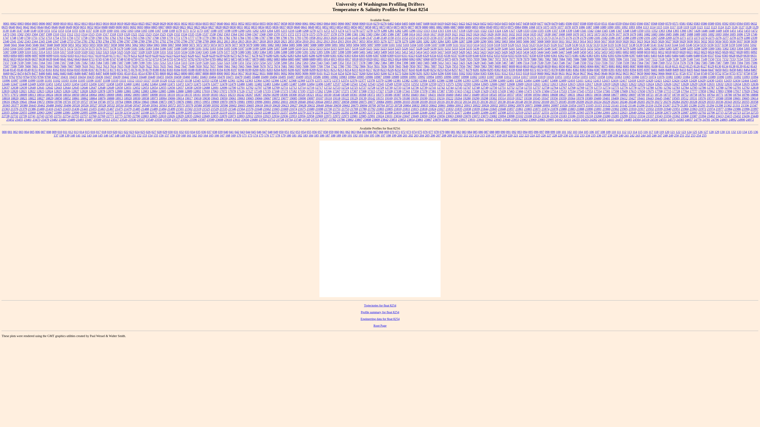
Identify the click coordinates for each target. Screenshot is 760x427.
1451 (733, 30)
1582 (362, 34)
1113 (646, 27)
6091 (747, 52)
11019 (541, 77)
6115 (85, 55)
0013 (84, 23)
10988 (386, 77)
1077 (560, 27)
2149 (383, 38)
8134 (725, 66)
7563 (633, 62)
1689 (697, 34)
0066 (341, 23)
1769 (163, 38)
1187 (206, 30)
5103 (406, 45)
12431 (719, 80)
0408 (426, 23)
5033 (711, 41)
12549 (389, 84)
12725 (354, 87)
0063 (319, 23)
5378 (234, 52)
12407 (545, 80)
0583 (697, 23)
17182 (293, 91)
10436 (99, 77)
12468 (162, 84)
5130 (575, 45)
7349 (334, 62)
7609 (77, 66)
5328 (141, 52)
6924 (398, 59)
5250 (576, 48)
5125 (546, 45)
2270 (676, 38)
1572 (291, 34)
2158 (448, 38)
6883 (277, 59)
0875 (396, 27)
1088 (596, 27)
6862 (220, 59)
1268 (305, 30)
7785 (348, 66)
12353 (205, 80)
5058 (114, 45)
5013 (576, 41)
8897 (198, 73)
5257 (611, 48)
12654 (154, 87)
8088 (640, 66)
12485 (284, 84)
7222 (220, 62)
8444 (704, 70)
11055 (584, 77)
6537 (711, 55)
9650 (611, 73)
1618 (440, 34)
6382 (583, 55)
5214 (326, 48)
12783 (676, 87)
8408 (668, 70)
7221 (212, 62)
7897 (433, 66)
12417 (623, 80)
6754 (163, 59)
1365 (676, 30)
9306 (490, 73)
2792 (163, 41)
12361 (232, 80)
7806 (362, 66)
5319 (77, 52)
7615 (120, 66)
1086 (582, 27)
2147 (369, 38)
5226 (405, 48)
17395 (450, 91)
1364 (669, 30)
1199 (234, 30)
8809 (163, 73)
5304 (740, 48)
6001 (619, 52)
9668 (668, 73)
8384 (590, 70)
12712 (293, 87)
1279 (376, 30)
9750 (711, 73)
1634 (526, 34)
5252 (590, 48)
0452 (483, 23)
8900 (220, 73)
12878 (101, 91)
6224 (177, 55)
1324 (498, 30)
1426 (697, 30)
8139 (739, 66)
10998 (465, 77)
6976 (455, 59)
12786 (702, 87)
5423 (483, 52)
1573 (298, 34)
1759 (91, 38)
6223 (169, 55)
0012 (77, 23)
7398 (405, 62)
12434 (736, 80)
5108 (441, 45)
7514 (526, 62)
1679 (633, 34)
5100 (384, 45)
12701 (241, 87)
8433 (683, 70)
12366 (275, 80)
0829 (225, 27)
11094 (754, 77)
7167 (63, 62)
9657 (633, 73)
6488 (697, 55)
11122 (171, 80)
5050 (64, 45)
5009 (547, 41)
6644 (85, 59)
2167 (505, 38)
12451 (49, 84)
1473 (6, 34)
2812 (220, 41)
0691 (126, 27)
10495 (282, 77)
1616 (426, 34)
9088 (270, 73)
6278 (255, 55)
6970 (433, 59)
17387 (441, 91)
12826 (66, 91)
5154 (696, 45)
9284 (405, 73)
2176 (569, 38)
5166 (27, 48)
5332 (170, 52)
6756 (177, 59)
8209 (312, 70)
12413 (597, 80)
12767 (563, 87)
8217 (369, 70)
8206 (291, 70)
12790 (728, 87)
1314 (433, 30)
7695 (298, 66)
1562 (220, 34)
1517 (106, 34)
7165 (49, 62)
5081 (263, 45)
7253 (255, 62)
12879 (110, 91)
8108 (654, 66)
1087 (589, 27)
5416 (433, 52)
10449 (151, 77)
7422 (455, 62)
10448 (143, 77)
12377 (362, 80)
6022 (697, 52)
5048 (50, 45)
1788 (269, 38)
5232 (448, 48)
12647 (93, 87)
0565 (633, 23)
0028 (156, 23)
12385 (432, 80)
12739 (424, 87)
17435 (493, 91)
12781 (659, 87)
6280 (269, 55)
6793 (198, 59)
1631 (505, 34)
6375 (568, 55)
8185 (184, 70)
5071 (192, 45)
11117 (147, 80)
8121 (675, 66)
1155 (75, 30)
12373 (336, 80)
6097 (35, 55)
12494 (310, 84)
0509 (590, 23)
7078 (519, 59)
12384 (423, 80)
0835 (268, 27)
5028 (675, 41)
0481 (562, 23)
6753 (156, 59)
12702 (250, 87)
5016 (597, 41)
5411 (398, 52)
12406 (536, 80)
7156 (754, 59)
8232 (398, 70)
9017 (241, 73)
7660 (220, 66)
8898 (205, 73)
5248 (562, 48)
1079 (575, 27)
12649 (110, 87)
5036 (732, 41)
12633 (728, 84)
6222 (162, 55)
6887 (298, 59)
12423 (667, 80)
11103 (65, 80)
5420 (462, 52)
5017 (604, 41)
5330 (156, 52)
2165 (490, 38)
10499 (299, 77)
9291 (419, 73)
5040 (7, 45)
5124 (539, 45)
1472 (754, 30)
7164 (42, 62)
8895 (191, 73)
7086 (576, 59)
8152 (42, 70)
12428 (693, 80)
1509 (49, 34)
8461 (740, 70)
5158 (725, 45)
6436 (661, 55)
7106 (640, 59)
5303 (733, 48)
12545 (380, 84)
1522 (141, 34)
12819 (6, 91)
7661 (227, 66)
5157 (717, 45)
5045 (28, 45)
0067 (348, 23)
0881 (432, 27)
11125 (180, 80)
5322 (99, 52)
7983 (483, 66)
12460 (128, 84)
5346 (213, 52)
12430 (710, 80)
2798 (198, 41)
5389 (291, 52)
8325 (505, 70)
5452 (597, 52)
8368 (519, 70)
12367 (284, 80)
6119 (98, 55)
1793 (298, 38)
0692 (133, 27)
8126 (697, 66)
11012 (507, 77)
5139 (639, 45)
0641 (19, 27)
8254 (448, 70)
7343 (319, 62)
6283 (291, 55)
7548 (576, 62)
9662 (654, 73)
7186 (113, 62)
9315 (519, 73)
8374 (540, 70)
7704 (327, 66)
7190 (141, 62)
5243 (526, 48)
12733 (397, 87)
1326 (505, 30)
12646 (84, 87)
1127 (741, 27)
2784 (106, 41)
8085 (626, 66)
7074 (505, 59)
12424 (675, 80)
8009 (512, 66)
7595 (747, 62)
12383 (414, 80)
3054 (369, 41)
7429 (476, 62)
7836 (384, 66)
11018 (533, 77)
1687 (683, 34)
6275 (234, 55)
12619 (606, 84)
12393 (467, 80)
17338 (397, 91)
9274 (391, 73)
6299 (319, 55)
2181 (597, 38)
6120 (105, 55)
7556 (604, 62)
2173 (547, 38)
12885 (162, 91)
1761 (106, 38)
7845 (398, 66)
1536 (198, 34)
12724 (345, 87)
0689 (111, 27)
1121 (700, 27)
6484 (675, 55)
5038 (747, 41)
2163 (476, 38)
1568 (262, 34)
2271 (683, 38)
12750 (493, 87)
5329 (148, 52)
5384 (262, 52)
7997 (490, 66)
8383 (583, 70)
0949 (489, 27)
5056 (99, 45)
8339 (512, 70)
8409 (676, 70)
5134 (603, 45)
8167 (91, 70)
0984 (518, 27)
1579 (341, 34)
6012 (661, 52)
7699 (312, 66)
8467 (754, 70)
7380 (369, 62)
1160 (109, 30)
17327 (380, 91)
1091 (617, 27)
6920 (369, 59)
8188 (191, 70)
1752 (41, 38)
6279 (262, 55)
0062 (312, 23)
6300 (326, 55)
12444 (745, 80)
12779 (641, 87)
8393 (626, 70)
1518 (113, 34)
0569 (661, 23)
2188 (626, 38)
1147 (19, 30)
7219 (198, 62)
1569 (269, 34)
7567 (647, 62)
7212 (163, 62)
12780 (650, 87)
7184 (99, 62)
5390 (298, 52)
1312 (419, 30)
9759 (754, 73)
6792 (191, 59)
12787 (711, 87)
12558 (424, 84)
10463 (204, 77)
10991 (413, 77)
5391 (305, 52)
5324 (113, 52)
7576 (683, 62)
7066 (483, 59)
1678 (626, 34)
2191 (647, 38)
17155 (267, 91)
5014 (583, 41)
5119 (504, 45)
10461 (195, 77)
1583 (369, 34)
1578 (334, 34)
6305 (362, 55)
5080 (256, 45)
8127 (704, 66)
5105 (420, 45)
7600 (28, 66)
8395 (640, 70)
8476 (28, 73)
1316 (448, 30)
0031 (177, 23)
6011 (654, 52)
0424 (476, 23)
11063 (618, 77)
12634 (737, 84)
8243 (412, 70)
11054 (576, 77)
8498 (106, 73)
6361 (554, 55)
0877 (411, 27)
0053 (248, 23)
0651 (83, 27)
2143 (341, 38)
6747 (113, 59)
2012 (319, 38)
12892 (197, 91)
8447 (711, 70)
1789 (277, 38)
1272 (327, 30)
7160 (27, 62)
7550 (583, 62)
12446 (6, 84)
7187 (120, 62)
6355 (511, 55)
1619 (448, 34)
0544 (611, 23)
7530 (540, 62)
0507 (576, 23)
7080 (533, 59)
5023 (640, 41)
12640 (32, 87)
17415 (458, 91)
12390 (458, 80)
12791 (737, 87)
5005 (519, 41)
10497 (291, 77)
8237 (405, 70)
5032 (704, 41)
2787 (127, 41)
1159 (103, 30)
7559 (626, 62)
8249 (426, 70)
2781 (84, 41)
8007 (505, 66)
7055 (469, 59)
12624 (650, 84)
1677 (619, 34)
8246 (419, 70)
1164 (137, 30)
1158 (96, 30)
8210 (319, 70)
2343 (27, 41)
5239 (497, 48)
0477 (540, 23)
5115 (483, 45)
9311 (498, 73)
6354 (504, 55)
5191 (198, 48)
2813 (227, 41)
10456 (169, 77)
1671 (583, 34)
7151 (718, 59)
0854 (339, 27)
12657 (180, 87)
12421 (658, 80)
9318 (526, 73)
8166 (84, 70)
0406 (412, 23)
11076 (661, 77)
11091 (729, 77)
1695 (733, 34)
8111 (661, 66)
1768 (155, 38)
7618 (127, 66)
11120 (163, 80)
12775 (615, 87)
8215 (355, 70)
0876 (404, 27)
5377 (227, 52)
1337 (555, 30)
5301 (718, 48)
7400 (412, 62)
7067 (490, 59)
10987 (378, 77)
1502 (20, 34)
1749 (20, 38)
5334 (184, 52)
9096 (305, 73)
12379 (380, 80)
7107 (647, 59)
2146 (362, 38)
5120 (511, 45)
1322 (483, 30)
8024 (533, 66)
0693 (140, 27)
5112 (462, 45)
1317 (455, 30)
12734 (406, 87)
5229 (426, 48)
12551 (406, 84)
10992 (421, 77)
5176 (99, 48)
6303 (348, 55)
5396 (327, 52)
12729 (380, 87)
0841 (304, 27)
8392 (619, 70)
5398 (341, 52)
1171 (186, 30)
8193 (213, 70)
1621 (455, 34)
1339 (569, 30)
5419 (455, 52)
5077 (235, 45)
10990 (404, 77)
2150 (391, 38)
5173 (77, 48)
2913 (326, 41)
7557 (611, 62)
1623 (469, 34)
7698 (305, 66)
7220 (205, 62)
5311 (35, 52)
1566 (248, 34)
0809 (168, 27)
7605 (56, 66)
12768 (572, 87)
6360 (547, 55)
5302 (725, 48)
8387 (597, 70)
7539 (547, 62)
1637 (540, 34)
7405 (426, 62)
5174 (84, 48)
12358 (214, 80)
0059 (291, 23)
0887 (453, 27)
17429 (484, 91)
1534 (184, 34)
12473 (189, 84)
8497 (99, 73)
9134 (334, 73)
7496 (519, 62)
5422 (476, 52)
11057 (593, 77)
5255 (604, 48)
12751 (502, 87)
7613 (106, 66)
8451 (725, 70)
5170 (56, 48)
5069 (185, 45)
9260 (362, 73)
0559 (618, 23)
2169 (519, 38)
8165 (77, 70)
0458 (526, 23)
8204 (277, 70)
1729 (747, 34)
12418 (632, 80)
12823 (40, 91)
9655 (626, 73)
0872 (375, 27)
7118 (661, 59)
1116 (666, 27)
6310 (397, 55)
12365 (266, 80)
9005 (227, 73)
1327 (512, 30)
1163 (130, 30)
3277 (391, 41)
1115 (659, 27)
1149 (33, 30)
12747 (467, 87)
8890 (184, 73)
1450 (726, 30)
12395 (475, 80)
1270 (312, 30)
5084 (285, 45)
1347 (619, 30)
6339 (469, 55)
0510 (597, 23)
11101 (48, 80)
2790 (148, 41)
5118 (497, 45)
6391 (597, 55)
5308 (13, 52)
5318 (70, 52)
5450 (583, 52)
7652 (205, 66)
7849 (405, 66)
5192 (205, 48)
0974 (503, 27)
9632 (569, 73)
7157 (6, 62)
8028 (540, 66)
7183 (91, 62)
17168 (275, 91)
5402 (369, 52)
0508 (583, 23)
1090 (610, 27)
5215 (334, 48)
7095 (612, 59)
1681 (640, 34)
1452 (740, 30)
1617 (433, 34)
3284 (440, 41)
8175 (127, 70)
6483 (668, 55)
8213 (341, 70)
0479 (554, 23)
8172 (106, 70)
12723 (336, 87)
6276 (241, 55)
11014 (516, 77)
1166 (151, 30)
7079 (526, 59)
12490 (302, 84)
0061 (305, 23)
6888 (305, 59)
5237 (483, 48)
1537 (205, 34)
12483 (267, 84)
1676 (611, 34)
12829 (93, 91)
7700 (319, 66)
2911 (312, 41)
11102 (56, 80)
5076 (228, 45)
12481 (250, 84)
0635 (5, 27)
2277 (725, 38)
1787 (262, 38)
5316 (56, 52)
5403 (376, 52)
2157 (440, 38)
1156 (82, 30)
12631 (711, 84)
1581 (355, 34)
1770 (170, 38)
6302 (340, 55)
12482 (258, 84)
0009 (56, 23)
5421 (469, 52)
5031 (697, 41)
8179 (148, 70)
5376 (220, 52)
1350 (640, 30)
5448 (569, 52)
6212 (134, 55)
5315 (49, 52)
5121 (518, 45)
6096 (28, 55)
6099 (49, 55)
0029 (163, 23)
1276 (355, 30)
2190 (640, 38)
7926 (448, 66)
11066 (635, 77)
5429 (512, 52)
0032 (184, 23)
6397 (632, 55)
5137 (625, 45)
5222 (376, 48)
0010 (63, 23)
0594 (739, 23)
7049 (462, 59)
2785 (113, 41)
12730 (389, 87)
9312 (505, 73)
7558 (619, 62)
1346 (612, 30)
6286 (312, 55)
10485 (247, 77)
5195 (227, 48)
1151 (47, 30)
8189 (198, 70)
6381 (575, 55)
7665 (241, 66)
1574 (305, 34)
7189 (134, 62)
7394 (398, 62)
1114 (653, 27)
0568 (654, 23)
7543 (554, 62)
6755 (170, 59)
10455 (160, 77)
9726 (682, 73)
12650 (119, 87)
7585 (704, 62)
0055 (262, 23)
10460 (186, 77)
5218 (355, 48)
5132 (589, 45)
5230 (433, 48)
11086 (703, 77)
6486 (689, 55)
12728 (371, 87)
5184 (156, 48)
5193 (213, 48)
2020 (334, 38)
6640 (56, 59)
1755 (63, 38)
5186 (163, 48)
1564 (234, 34)
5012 (568, 41)
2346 (49, 41)
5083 (278, 45)
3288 (469, 41)
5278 (619, 48)
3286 (455, 41)
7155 (747, 59)
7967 (469, 66)
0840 (297, 27)
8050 (562, 66)
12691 (215, 87)
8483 (63, 73)
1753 (49, 38)
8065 (583, 66)
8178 (141, 70)
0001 (6, 23)
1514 (84, 34)
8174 (120, 70)
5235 (469, 48)
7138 (675, 59)
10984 (352, 77)
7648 (191, 66)
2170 (526, 38)
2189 (633, 38)
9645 (597, 73)
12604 (476, 84)
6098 (42, 55)
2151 (398, 38)
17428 (476, 91)
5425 (497, 52)
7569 (661, 62)
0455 (505, 23)
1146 (13, 30)
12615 (572, 84)
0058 (284, 23)
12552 (415, 84)
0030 (170, 23)
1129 (755, 27)
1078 (567, 27)
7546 (562, 62)
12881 (127, 91)
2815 (241, 41)
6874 (241, 59)
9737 (690, 73)
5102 (399, 45)
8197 (234, 70)
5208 (284, 48)
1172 (193, 30)
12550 (398, 84)
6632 (6, 59)
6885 (291, 59)
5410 (391, 52)
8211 (327, 70)
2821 (284, 41)
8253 (440, 70)
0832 (247, 27)
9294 (433, 73)
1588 (405, 34)
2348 (63, 41)
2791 (156, 41)
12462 (145, 84)
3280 (412, 41)
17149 (258, 91)
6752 (148, 59)
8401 (654, 70)
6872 (227, 59)
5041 (14, 45)
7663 (234, 66)
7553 (597, 62)
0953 (496, 27)
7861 (426, 66)
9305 (483, 73)
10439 (117, 77)
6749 (127, 59)
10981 (326, 77)
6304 (355, 55)
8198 (241, 70)
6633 (13, 59)
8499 (113, 73)
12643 (58, 87)
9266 (384, 73)
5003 (505, 41)
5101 (392, 45)
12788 (720, 87)
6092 (754, 52)
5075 (221, 45)
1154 (68, 30)
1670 (576, 34)
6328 (419, 55)
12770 (589, 87)
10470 (221, 77)
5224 (391, 48)
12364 (258, 80)
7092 (604, 59)
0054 (255, 23)
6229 (212, 55)
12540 (345, 84)
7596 (754, 62)
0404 (398, 23)
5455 (611, 52)
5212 (312, 48)
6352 (490, 55)
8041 (555, 66)
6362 (561, 55)
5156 (710, 45)
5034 (718, 41)
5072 (199, 45)
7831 (376, 66)
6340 (476, 55)
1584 (376, 34)
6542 (718, 55)
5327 (134, 52)
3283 (433, 41)
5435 (533, 52)
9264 (369, 73)
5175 (91, 48)
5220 (362, 48)
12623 (641, 84)
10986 (369, 77)
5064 (149, 45)
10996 (447, 77)
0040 (220, 23)
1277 (362, 30)
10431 (64, 77)
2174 (554, 38)
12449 (32, 84)
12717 (319, 87)
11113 (138, 80)
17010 (206, 91)
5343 (198, 52)
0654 (97, 27)
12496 (319, 84)
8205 (284, 70)
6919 (362, 59)
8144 (6, 70)
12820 (14, 91)
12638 (14, 87)
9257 (355, 73)
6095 (21, 55)
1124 (721, 27)
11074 (652, 77)
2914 (334, 41)
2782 (91, 41)
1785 (248, 38)
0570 (668, 23)
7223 (227, 62)
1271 (319, 30)
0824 (204, 27)
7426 (469, 62)
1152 (54, 30)
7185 (106, 62)
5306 (754, 48)
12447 (14, 84)
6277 (248, 55)
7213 (170, 62)
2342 (20, 41)
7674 (277, 66)
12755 (528, 87)
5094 (356, 45)
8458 (733, 70)
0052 (241, 23)
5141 (653, 45)
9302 (462, 73)
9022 (255, 73)
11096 (6, 80)
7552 (590, 62)
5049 (57, 45)
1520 (127, 34)
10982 (334, 77)
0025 (141, 23)
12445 (754, 80)
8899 (213, 73)
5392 (312, 52)
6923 (391, 59)
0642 (26, 27)
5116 (490, 45)
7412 (440, 62)
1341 (583, 30)
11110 (114, 80)
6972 (441, 59)
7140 (690, 59)
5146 (689, 45)
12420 (649, 80)
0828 (218, 27)
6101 (56, 55)
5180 (127, 48)
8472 (13, 73)
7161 (34, 62)
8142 (746, 66)
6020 (682, 52)
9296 (441, 73)
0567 (647, 23)
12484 (276, 84)
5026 (661, 41)
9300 (448, 73)
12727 (363, 87)
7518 (533, 62)
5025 (654, 41)
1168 (165, 30)
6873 (234, 59)
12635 (746, 84)
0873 (382, 27)
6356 (518, 55)
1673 (597, 34)
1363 (661, 30)
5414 (419, 52)
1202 (255, 30)
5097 (370, 45)
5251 (583, 48)
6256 (226, 55)
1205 (277, 30)
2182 (604, 38)
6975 (448, 59)
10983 (343, 77)
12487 (293, 84)
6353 (497, 55)
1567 (255, 34)
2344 (34, 41)
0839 (290, 27)
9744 (697, 73)
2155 (426, 38)
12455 (84, 84)
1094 (639, 27)
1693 (718, 34)
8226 (391, 70)
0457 (519, 23)
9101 (319, 73)
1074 (539, 27)
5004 (512, 41)
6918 (355, 59)
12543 (371, 84)
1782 (227, 38)
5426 (505, 52)
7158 (13, 62)
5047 (42, 45)
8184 (177, 70)
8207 (298, 70)
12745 (458, 87)
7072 (498, 59)
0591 (718, 23)
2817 (255, 41)
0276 (383, 23)
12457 (101, 84)
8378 (554, 70)
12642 (49, 87)
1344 (597, 30)
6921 (376, 59)
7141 (697, 59)
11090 (720, 77)
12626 (667, 84)
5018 (611, 41)
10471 (230, 77)
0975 (510, 27)
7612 (99, 66)
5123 (532, 45)
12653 (145, 87)
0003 (20, 23)
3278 (398, 41)
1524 (155, 34)
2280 (747, 38)
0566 (640, 23)
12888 (180, 91)
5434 (526, 52)
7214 (177, 62)
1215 (284, 30)
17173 (284, 91)
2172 (540, 38)
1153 (61, 30)
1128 (748, 27)
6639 (49, 59)
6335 (440, 55)
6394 (618, 55)
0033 (191, 23)
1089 (603, 27)
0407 (419, 23)
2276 (718, 38)
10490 (265, 77)
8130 (718, 66)
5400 (355, 52)
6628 (732, 55)
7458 (497, 62)
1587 (398, 34)
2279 (740, 38)
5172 (70, 48)
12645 (75, 87)
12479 (232, 84)
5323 (106, 52)
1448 (711, 30)
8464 (747, 70)
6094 (13, 55)
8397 (647, 70)
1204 (270, 30)
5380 (241, 52)
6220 (155, 55)
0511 (604, 23)
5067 (171, 45)
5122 (525, 45)
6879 (255, 59)
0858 (368, 27)
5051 (71, 45)
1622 (462, 34)
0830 (233, 27)
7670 (262, 66)
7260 (284, 62)
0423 (469, 23)
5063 (142, 45)
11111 (122, 80)
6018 (668, 52)
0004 (28, 23)
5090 (327, 45)
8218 (376, 70)
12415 (606, 80)
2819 (270, 41)
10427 (56, 77)
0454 (497, 23)
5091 (335, 45)
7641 (170, 66)
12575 (450, 84)
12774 (606, 87)
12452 (58, 84)
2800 (213, 41)
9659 (640, 73)
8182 (163, 70)
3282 (426, 41)
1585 (383, 34)
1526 (170, 34)
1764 (127, 38)
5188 (177, 48)
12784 (685, 87)
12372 (327, 80)
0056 (270, 23)
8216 (362, 70)
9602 (547, 73)
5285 (668, 48)
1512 (70, 34)
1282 (398, 30)
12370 (310, 80)
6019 (675, 52)
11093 (746, 77)
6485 (682, 55)
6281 (276, 55)
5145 (682, 45)
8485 (70, 73)
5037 (739, 41)
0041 (227, 23)
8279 (469, 70)
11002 (473, 77)
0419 (440, 23)
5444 (540, 52)
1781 (220, 38)
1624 (476, 34)
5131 (582, 45)
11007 (490, 77)
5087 (306, 45)
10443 (134, 77)
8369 (526, 70)
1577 (326, 34)
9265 (376, 73)
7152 (725, 59)
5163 (6, 48)
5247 (554, 48)
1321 (476, 30)
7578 (690, 62)
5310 (28, 52)
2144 (348, 38)
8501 (120, 73)
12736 (415, 87)
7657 (213, 66)
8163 (63, 70)
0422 (462, 23)
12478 (223, 84)
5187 (170, 48)
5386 (277, 52)
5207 (277, 48)
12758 (545, 87)
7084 (562, 59)
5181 (134, 48)
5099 (377, 45)
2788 (134, 41)
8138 (732, 66)
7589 (725, 62)
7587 (718, 62)
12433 (728, 80)
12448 (23, 84)
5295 (690, 48)
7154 (739, 59)
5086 (299, 45)
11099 (31, 80)
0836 (275, 27)
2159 (455, 38)
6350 (483, 55)
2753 (70, 41)
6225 (184, 55)
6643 (77, 59)
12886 (171, 91)
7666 (248, 66)
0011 (70, 23)
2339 (754, 38)
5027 (668, 41)
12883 (145, 91)
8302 (497, 70)
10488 (256, 77)
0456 (512, 23)
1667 (554, 34)
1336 (547, 30)
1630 (497, 34)
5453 (604, 52)
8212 (334, 70)
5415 (426, 52)
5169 (49, 48)
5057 (107, 45)
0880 (425, 27)
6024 (711, 52)
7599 (20, 66)
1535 (191, 34)
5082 (270, 45)
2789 (141, 41)
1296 (412, 30)
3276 (383, 41)
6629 (739, 55)
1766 (141, 38)
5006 (526, 41)
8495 (92, 73)
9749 (704, 73)
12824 (49, 91)
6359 (540, 55)
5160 (739, 45)
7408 (433, 62)
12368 (292, 80)
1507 (42, 34)
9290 (412, 73)
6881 (262, 59)
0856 (354, 27)
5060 (121, 45)
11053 (567, 77)
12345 (197, 80)
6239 (219, 55)
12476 (206, 84)
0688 (104, 27)
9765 (33, 77)
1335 (540, 30)
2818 (262, 41)
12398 (493, 80)
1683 (654, 34)
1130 (6, 30)
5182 (141, 48)
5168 (42, 48)
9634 (576, 73)
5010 (554, 41)
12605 (485, 84)
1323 (490, 30)
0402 (391, 23)
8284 (483, 70)
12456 (93, 84)
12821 (23, 91)
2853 (291, 41)
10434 (82, 77)
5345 (205, 52)
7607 (70, 66)
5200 (262, 48)
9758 (747, 73)
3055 (376, 41)
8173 (113, 70)
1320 (469, 30)
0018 (113, 23)
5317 (63, 52)
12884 (154, 91)
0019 (120, 23)
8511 (134, 73)
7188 (127, 62)
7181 (77, 62)
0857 (361, 27)
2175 (562, 38)
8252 (433, 70)
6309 (390, 55)
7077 (512, 59)
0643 (33, 27)
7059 (476, 59)
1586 (391, 34)
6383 (590, 55)
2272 (690, 38)
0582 (690, 23)
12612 (545, 84)
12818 (754, 87)
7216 (191, 62)
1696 (740, 34)
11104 (73, 80)
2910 (305, 41)
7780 (341, 66)
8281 (476, 70)
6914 (327, 59)
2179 (583, 38)
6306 (369, 55)
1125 (728, 27)
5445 (547, 52)
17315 (371, 91)
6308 (383, 55)
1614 (412, 34)
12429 (702, 80)
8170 (99, 70)
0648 (62, 27)
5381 (248, 52)
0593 (732, 23)
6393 (611, 55)
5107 (434, 45)
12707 (258, 87)
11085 (695, 77)
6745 (99, 59)
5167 (34, 48)
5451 (590, 52)
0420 (448, 23)
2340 (6, 41)
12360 (223, 80)
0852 (325, 27)
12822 (32, 91)
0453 (490, 23)
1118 (679, 27)
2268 (661, 38)
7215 (184, 62)
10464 (212, 77)
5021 (633, 41)
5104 (413, 45)
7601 (35, 66)
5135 (611, 45)
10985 (360, 77)
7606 (63, 66)
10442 (125, 77)
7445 (483, 62)
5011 (562, 41)
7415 (448, 62)
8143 (753, 66)
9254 (341, 73)
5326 (127, 52)
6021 (690, 52)
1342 (590, 30)
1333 (526, 30)
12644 (67, 87)
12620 (615, 84)
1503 (27, 34)
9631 (562, 73)
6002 (626, 52)
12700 (232, 87)
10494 (273, 77)
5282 (647, 48)
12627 (676, 84)
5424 (490, 52)
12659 (197, 87)
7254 (262, 62)
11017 (524, 77)
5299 (704, 48)
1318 (462, 30)
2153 (412, 38)
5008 (540, 41)
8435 (690, 70)
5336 (191, 52)
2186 (611, 38)
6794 (205, 59)
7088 (583, 59)
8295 (490, 70)
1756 (70, 38)
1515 (91, 34)
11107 (98, 80)
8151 (34, 70)
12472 (180, 84)
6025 (718, 52)
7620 (141, 66)
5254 (597, 48)
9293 (426, 73)
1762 (113, 38)
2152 (405, 38)
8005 (498, 66)
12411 (580, 80)
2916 (348, 41)
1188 (213, 30)
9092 (284, 73)
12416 (614, 80)
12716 (310, 87)
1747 (6, 38)
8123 (682, 66)
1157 (89, 30)
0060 (298, 23)
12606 (493, 84)
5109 (449, 45)
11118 (155, 80)
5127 (561, 45)
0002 (13, 23)
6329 (426, 55)
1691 (704, 34)
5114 (476, 45)
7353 (348, 62)
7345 (326, 62)
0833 (254, 27)
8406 (661, 70)
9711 (676, 73)
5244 (533, 48)
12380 (388, 80)
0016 (106, 23)
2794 (170, 41)
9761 (5, 77)
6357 (525, 55)
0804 (147, 27)
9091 (277, 73)
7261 (291, 62)
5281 (640, 48)
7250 (234, 62)
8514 (141, 73)
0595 (747, 23)
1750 (27, 38)
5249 (569, 48)
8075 (604, 66)
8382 (576, 70)
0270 (376, 23)
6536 (704, 55)
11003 (482, 77)
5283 (654, 48)
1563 (227, 34)
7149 (704, 59)
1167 (158, 30)
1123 (714, 27)
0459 (533, 23)
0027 (148, 23)
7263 (305, 62)
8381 (569, 70)
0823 (197, 27)
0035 (205, 23)
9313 (512, 73)
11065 (627, 77)
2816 (248, 41)
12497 (328, 84)
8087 (633, 66)
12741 (432, 87)
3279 (405, 41)
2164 (483, 38)
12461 (136, 84)
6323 (411, 55)
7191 (148, 62)
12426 (684, 80)
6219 (148, 55)
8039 (547, 66)
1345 (604, 30)
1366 (683, 30)
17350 (415, 91)
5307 (6, 52)
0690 (119, 27)
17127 (249, 91)
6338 (461, 55)
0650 (76, 27)
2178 (576, 38)
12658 (189, 87)
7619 (134, 66)
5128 (568, 45)
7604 (49, 66)
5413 (412, 52)
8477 (35, 73)
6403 (654, 55)
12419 (641, 80)
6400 (639, 55)
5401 (362, 52)
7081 (540, 59)
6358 (533, 55)
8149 (27, 70)
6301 (333, 55)
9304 (476, 73)
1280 (384, 30)
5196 (234, 48)
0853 (332, 27)
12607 (502, 84)
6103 (70, 55)
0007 (49, 23)
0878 (418, 27)
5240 (505, 48)
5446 (554, 52)
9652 (619, 73)
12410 (571, 80)
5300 (711, 48)
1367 (690, 30)
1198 (227, 30)
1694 (725, 34)
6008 (640, 52)
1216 (291, 30)
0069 (362, 23)
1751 (34, 38)
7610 (85, 66)
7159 (20, 62)
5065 (156, 45)
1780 (212, 38)
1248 (298, 30)
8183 (170, 70)
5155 (703, 45)
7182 (84, 62)
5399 (348, 52)
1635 (533, 34)
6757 (184, 59)
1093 (632, 27)
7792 (355, 66)
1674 (604, 34)
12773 (598, 87)
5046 (35, 45)
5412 (405, 52)
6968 (426, 59)
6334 (433, 55)
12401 (510, 80)
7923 (441, 66)
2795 (177, 41)
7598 (13, 66)
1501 (13, 34)
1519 (120, 34)
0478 (547, 23)
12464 (154, 84)
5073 (206, 45)
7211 (156, 62)
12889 (188, 91)
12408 (554, 80)
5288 (683, 48)
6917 (348, 59)
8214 (348, 70)
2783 (99, 41)
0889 (468, 27)
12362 (240, 80)
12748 (476, 87)
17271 (345, 91)
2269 (668, 38)
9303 (469, 73)
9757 (739, 73)
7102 (633, 59)
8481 (49, 73)
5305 (747, 48)
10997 (456, 77)
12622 (632, 84)
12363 (249, 80)
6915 (334, 59)
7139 (682, 59)
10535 (308, 77)
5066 (164, 45)
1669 (569, 34)
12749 (484, 87)
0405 (405, 23)
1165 (144, 30)
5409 (384, 52)
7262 (298, 62)
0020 (127, 23)
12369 (301, 80)
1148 (26, 30)
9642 (590, 73)
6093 (6, 55)
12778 (632, 87)
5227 (412, 48)
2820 (277, 41)
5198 (248, 48)
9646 (604, 73)
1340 (576, 30)
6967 (419, 59)
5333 (177, 52)
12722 (328, 87)
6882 (270, 59)
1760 (98, 38)
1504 (34, 34)
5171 (63, 48)
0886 (446, 27)
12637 (6, 87)
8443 (697, 70)
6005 (633, 52)
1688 (690, 34)
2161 (462, 38)
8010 (519, 66)
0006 (42, 23)
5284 (661, 48)
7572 (668, 62)
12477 (215, 84)
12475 (197, 84)
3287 (462, 41)
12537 (337, 84)
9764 (26, 77)
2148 (376, 38)
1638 (547, 34)
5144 (675, 45)
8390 (604, 70)
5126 (554, 45)
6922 (384, 59)
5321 (91, 52)
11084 (686, 77)
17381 (432, 91)
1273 (334, 30)
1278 (369, 30)
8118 (668, 66)
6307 (376, 55)
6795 (213, 59)
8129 (711, 66)
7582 (697, 62)
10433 (73, 77)
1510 (56, 34)
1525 (163, 34)
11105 (81, 80)
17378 (424, 91)
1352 (654, 30)
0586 (704, 23)
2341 (13, 41)
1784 (241, 38)
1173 (200, 30)
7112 (654, 59)
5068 (178, 45)
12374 (345, 80)
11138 (188, 80)
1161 (116, 30)
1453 (747, 30)
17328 (389, 91)
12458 (110, 84)
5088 (313, 45)
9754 (725, 73)
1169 (172, 30)
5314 (42, 52)
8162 (56, 70)
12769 (580, 87)
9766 (40, 77)
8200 (255, 70)
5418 (448, 52)
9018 (248, 73)
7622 (148, 66)
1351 (647, 30)
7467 (505, 62)
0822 (190, 27)
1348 (626, 30)
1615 (419, 34)
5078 (242, 45)
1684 (661, 34)
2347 (56, 41)
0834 (261, 27)
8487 (85, 73)
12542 (363, 84)
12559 (432, 84)
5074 (213, 45)
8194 (220, 70)
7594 (740, 62)
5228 (419, 48)
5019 (618, 41)
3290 (483, 41)
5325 (120, 52)
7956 (462, 66)
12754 (519, 87)
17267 (336, 91)
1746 (754, 34)
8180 (156, 70)
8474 (20, 73)
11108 (106, 80)
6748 (120, 59)
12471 (171, 84)
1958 (312, 38)
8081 (612, 66)
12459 (119, 84)
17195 (302, 91)
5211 (305, 48)
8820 (170, 73)
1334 (533, 30)
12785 (693, 87)
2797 (191, 41)
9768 (48, 77)
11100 (40, 80)
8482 (56, 73)
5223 (383, 48)
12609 (519, 84)
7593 (733, 62)
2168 (512, 38)
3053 (362, 41)
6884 (284, 59)
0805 (154, 27)
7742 (334, 66)
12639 (23, 87)
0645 (47, 27)
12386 (441, 80)
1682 (647, 34)
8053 (576, 66)
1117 (673, 27)
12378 (371, 80)
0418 (433, 23)
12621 (624, 84)
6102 (63, 55)
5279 (626, 48)
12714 (302, 87)
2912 (319, 41)
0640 (12, 27)
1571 (284, 34)
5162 (753, 45)
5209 (291, 48)
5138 (632, 45)
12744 (450, 87)
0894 (482, 27)
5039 (754, 41)
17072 (223, 91)
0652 (90, 27)
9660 (647, 73)
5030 (690, 41)
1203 (262, 30)
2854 (298, 41)
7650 (198, 66)
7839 (391, 66)
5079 (249, 45)
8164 (70, 70)
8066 (590, 66)
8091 (647, 66)
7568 (654, 62)
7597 (6, 66)
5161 (746, 45)
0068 (355, 23)
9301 (455, 73)
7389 (391, 62)
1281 (391, 30)
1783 (234, 38)
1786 (255, 38)
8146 (20, 70)
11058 (601, 77)
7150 (711, 59)
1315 (441, 30)
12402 (519, 80)
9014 (234, 73)
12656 (171, 87)
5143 (668, 45)
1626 (490, 34)
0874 (389, 27)
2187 (619, 38)
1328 (519, 30)
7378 (362, 62)
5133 (596, 45)
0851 (318, 27)
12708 (267, 87)
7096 (619, 59)
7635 (163, 66)
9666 (661, 73)
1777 (191, 38)
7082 (547, 59)
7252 (248, 62)
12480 (241, 84)
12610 (528, 84)
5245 (540, 48)
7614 (113, 66)
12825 (58, 91)
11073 (644, 77)
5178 (113, 48)
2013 (326, 38)
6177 (120, 55)
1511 (63, 34)
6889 (312, 59)
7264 (312, 62)
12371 (319, 80)
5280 (633, 48)
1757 (77, 38)
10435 (90, 77)
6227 (198, 55)
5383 (255, 52)
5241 (512, 48)
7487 (512, 62)
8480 (42, 73)
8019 (526, 66)
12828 (84, 91)
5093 (349, 45)
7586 (711, 62)
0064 (327, 23)
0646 (54, 27)
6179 (127, 55)
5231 (440, 48)
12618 (598, 84)
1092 (624, 27)
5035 (725, 41)
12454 (75, 84)
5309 (20, 52)
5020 (625, 41)
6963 (412, 59)
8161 (49, 70)
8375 (547, 70)
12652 (136, 87)
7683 (291, 66)
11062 (610, 77)
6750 (134, 59)
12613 (554, 84)
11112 (130, 80)
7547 (569, 62)
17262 (319, 91)
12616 (580, 84)
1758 (84, 38)
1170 (179, 30)
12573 (441, 84)
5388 (284, 52)
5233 (455, 48)
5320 (84, 52)
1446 (704, 30)
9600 (540, 73)
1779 (205, 38)
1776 (184, 38)
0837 (282, 27)
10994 (430, 77)
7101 (626, 59)
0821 (183, 27)
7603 (42, 66)
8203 (270, 70)
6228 (205, 55)
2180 (590, 38)
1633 (519, 34)
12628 (685, 84)
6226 (191, 55)
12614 (563, 84)
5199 (255, 48)
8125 (689, 66)
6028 (739, 52)
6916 (341, 59)
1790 (284, 38)
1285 (405, 30)
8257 (455, 70)
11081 (669, 77)
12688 (206, 87)
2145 (355, 38)
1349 (633, 30)
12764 (554, 87)
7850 (412, 66)
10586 (317, 77)
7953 (455, 66)
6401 (647, 55)
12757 (537, 87)
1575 (312, 34)
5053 (85, 45)
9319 (533, 73)
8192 (205, 70)
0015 (99, 23)
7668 (255, 66)
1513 (77, 34)
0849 (311, 27)
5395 (319, 52)
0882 (439, 27)
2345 (42, 41)
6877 (248, 59)
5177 (106, 48)
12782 (667, 87)
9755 (732, 73)
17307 (354, 91)
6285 (305, 55)
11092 (737, 77)
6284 (298, 55)
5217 (348, 48)
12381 (397, 80)
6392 (604, 55)
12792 (746, 87)
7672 (270, 66)
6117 (91, 55)
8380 (562, 70)
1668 (562, 34)
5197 (241, 48)
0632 (754, 23)
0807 (161, 27)
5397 (334, 52)
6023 (704, 52)
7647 (184, 66)
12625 (659, 84)
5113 (469, 45)
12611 (537, 84)
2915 (341, 41)
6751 (141, 59)
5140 (646, 45)
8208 (305, 70)
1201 (248, 30)
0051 (234, 23)
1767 (148, 38)
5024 (647, 41)
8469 (6, 73)
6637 (35, 59)
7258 (277, 62)
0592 (725, 23)
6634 (20, 59)
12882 (136, 91)
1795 (305, 38)
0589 (711, 23)
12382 (406, 80)
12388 (449, 80)
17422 (467, 91)
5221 (369, 48)
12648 (101, 87)
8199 (248, 70)
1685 (668, 34)
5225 (398, 48)
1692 (711, 34)
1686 (676, 34)
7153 (732, 59)
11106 (90, 80)
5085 (292, 45)
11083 (678, 77)
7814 (369, 66)
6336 (447, 55)
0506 (569, 23)
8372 (533, 70)
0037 (213, 23)
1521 (134, 34)
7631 (156, 66)
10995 (439, 77)
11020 (550, 77)
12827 (75, 91)
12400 (501, 80)
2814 (234, 41)
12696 (223, 87)
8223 (383, 70)
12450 (41, 84)
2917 (355, 41)
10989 (395, 77)
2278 (733, 38)
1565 (241, 34)
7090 (597, 59)
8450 (718, 70)
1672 (590, 34)
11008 (499, 77)
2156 (433, 38)
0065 (334, 23)
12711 (284, 87)
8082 (619, 66)
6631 (753, 55)
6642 (70, 59)
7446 (490, 62)
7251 (241, 62)
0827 (211, 27)
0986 (525, 27)
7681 (284, 66)
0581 (682, 23)
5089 (320, 45)
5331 (163, 52)
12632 (720, 84)
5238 (490, 48)
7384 (383, 62)
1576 (319, 34)
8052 (569, 66)
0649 (69, 27)
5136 (618, 45)
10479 (238, 77)
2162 (469, 38)
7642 (177, 66)
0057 (277, 23)
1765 (134, 38)
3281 (419, 41)
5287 (676, 48)
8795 (156, 73)
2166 (497, 38)
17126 (241, 91)
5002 (497, 41)
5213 (319, 48)
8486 (77, 73)
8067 (597, 66)
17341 (406, 91)
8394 (633, 70)
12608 (511, 84)
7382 (376, 62)
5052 (78, 45)
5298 (697, 48)
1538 (212, 34)
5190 (191, 48)
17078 (232, 91)
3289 (476, 41)
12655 (162, 87)
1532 (177, 34)
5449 (576, 52)
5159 (732, 45)
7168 (70, 62)
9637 (583, 73)
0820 (176, 27)
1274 (341, 30)
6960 (405, 59)
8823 (177, 73)
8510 (127, 73)
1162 (123, 30)
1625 (483, 34)
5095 (363, 45)
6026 (725, 52)
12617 (589, 84)
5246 (547, 48)
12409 (562, 80)
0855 (347, 27)
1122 (707, 27)
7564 (640, 62)
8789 (148, 73)
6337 (454, 55)
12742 (441, 87)
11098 (23, 80)
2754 (77, 41)
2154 (419, 38)
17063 (214, 91)
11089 (712, 77)
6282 (283, 55)
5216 (341, 48)
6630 (746, 55)
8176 (134, 70)
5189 (184, 48)
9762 (12, 77)
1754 (56, 38)
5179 (120, 48)
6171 (112, 55)
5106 (427, 45)
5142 (660, 45)
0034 (198, 23)
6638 (42, 59)
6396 (625, 55)
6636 (28, 59)
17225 (310, 91)
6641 (63, 59)
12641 (41, 87)
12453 (67, 84)
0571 (675, 23)
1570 (277, 34)
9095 (298, 73)
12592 (459, 84)
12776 (624, 87)
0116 (369, 23)
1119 (686, 27)
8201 (262, 70)
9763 (19, 77)
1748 (13, 38)
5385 (270, 52)
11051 (558, 77)
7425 (462, 62)
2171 (533, 38)
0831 (240, 27)
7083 (555, 59)
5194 (220, 48)
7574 (676, 62)
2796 (184, 41)
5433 (519, 52)
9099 (312, 73)
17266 (328, 91)
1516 (98, 34)
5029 (682, 41)
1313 (426, 30)
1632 (512, 34)
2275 (711, 38)
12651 (128, 87)
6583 (725, 55)
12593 (467, 84)
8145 (13, 70)
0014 (91, 23)
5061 (128, 45)
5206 (270, 48)
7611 (92, 66)
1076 (553, 27)
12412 (588, 80)
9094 (291, 73)
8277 (462, 70)
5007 (533, 41)
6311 (405, 55)
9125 (327, 73)
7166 (56, 62)
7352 (341, 62)
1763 (120, 38)
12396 (484, 80)
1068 (532, 27)
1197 (220, 30)
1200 (241, 30)
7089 (590, 59)
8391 (611, 70)
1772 (177, 38)
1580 (348, 34)
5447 (562, 52)
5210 (298, 48)
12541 (354, 84)
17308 (363, 91)
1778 (198, 38)
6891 (319, 59)
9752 (718, 73)
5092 (342, 45)
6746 (106, 59)
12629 (693, 84)
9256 (348, 73)
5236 (476, 48)
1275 (348, 30)
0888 (461, 27)
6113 (78, 55)
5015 (590, 41)
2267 (654, 38)
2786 (120, 41)
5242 (519, 48)
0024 (134, 23)
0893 (475, 27)
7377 (355, 62)
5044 (21, 45)
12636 (754, 84)
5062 (135, 45)
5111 (456, 45)
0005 (35, 23)
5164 (13, 48)
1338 (562, 30)
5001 (490, 41)
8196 (227, 70)
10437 (108, 77)
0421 (455, 23)
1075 (546, 27)
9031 (262, 73)
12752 (511, 87)
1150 (40, 30)
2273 (697, 38)
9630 (554, 73)
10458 (177, 77)
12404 (528, 80)
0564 (625, 23)
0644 (40, 27)
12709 (276, 87)
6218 (141, 55)
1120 (693, 27)
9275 (398, 73)
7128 (668, 59)
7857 (419, 66)
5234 (462, 48)
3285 (448, 41)
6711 (92, 59)
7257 (269, 62)
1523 (148, 34)
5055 (92, 45)
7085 (569, 59)
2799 (205, 41)
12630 (702, 84)
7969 (476, 66)
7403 (419, 62)
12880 (119, 91)
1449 (718, 30)
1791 (291, 38)
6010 (647, 52)
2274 (704, 38)
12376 (353, 80)
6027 (732, 52)
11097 (14, 80)
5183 (148, 48)
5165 (20, 48)
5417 (440, 52)
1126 (735, 27)
